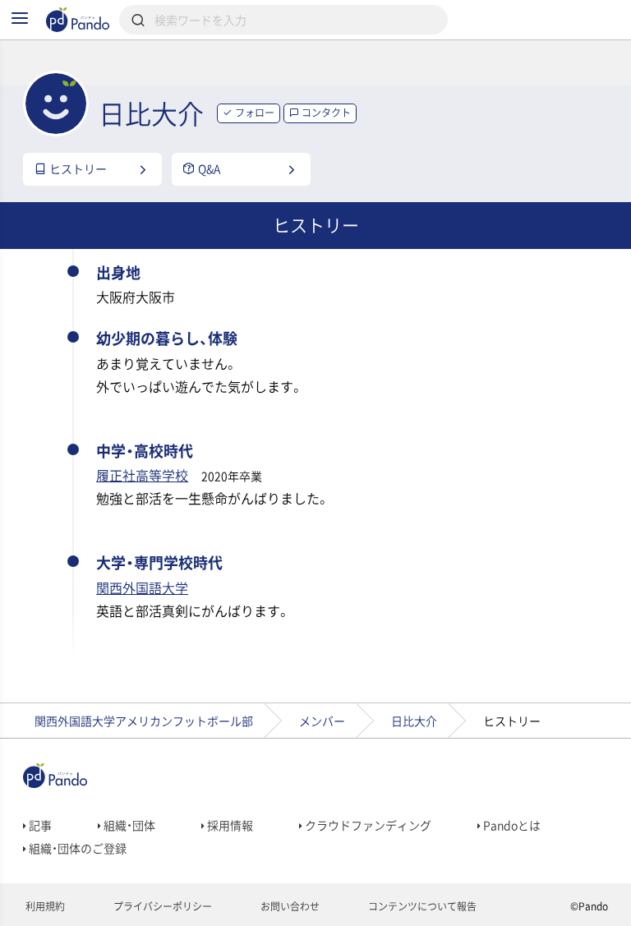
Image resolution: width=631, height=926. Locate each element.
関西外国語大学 (142, 587)
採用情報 (229, 825)
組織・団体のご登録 (76, 848)
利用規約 (44, 906)
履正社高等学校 (142, 475)
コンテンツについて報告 (421, 906)
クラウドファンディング (366, 825)
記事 (39, 825)
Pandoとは (511, 825)
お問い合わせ (289, 906)
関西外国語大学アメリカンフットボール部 (144, 720)
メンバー (322, 720)
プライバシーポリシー (161, 906)
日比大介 (414, 720)
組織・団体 (128, 825)
